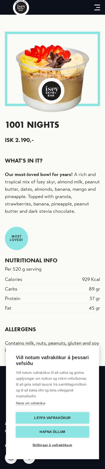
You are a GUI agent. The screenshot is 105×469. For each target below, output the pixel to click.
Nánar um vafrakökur (30, 403)
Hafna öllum (52, 432)
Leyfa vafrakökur (52, 418)
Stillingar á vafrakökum (52, 445)
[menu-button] (95, 7)
